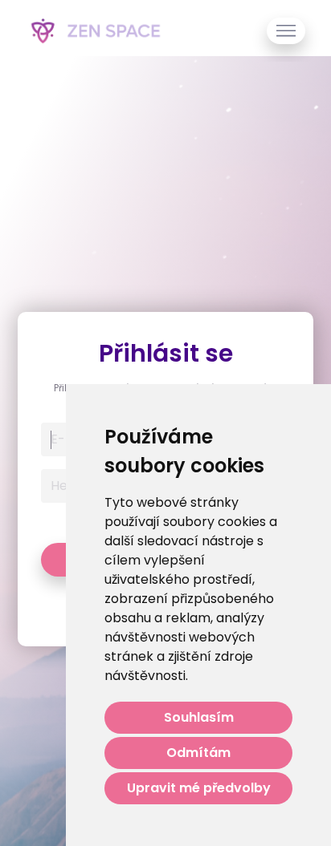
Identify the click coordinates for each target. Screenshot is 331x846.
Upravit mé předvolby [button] (199, 788)
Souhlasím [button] (199, 717)
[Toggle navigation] (286, 31)
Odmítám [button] (198, 752)
